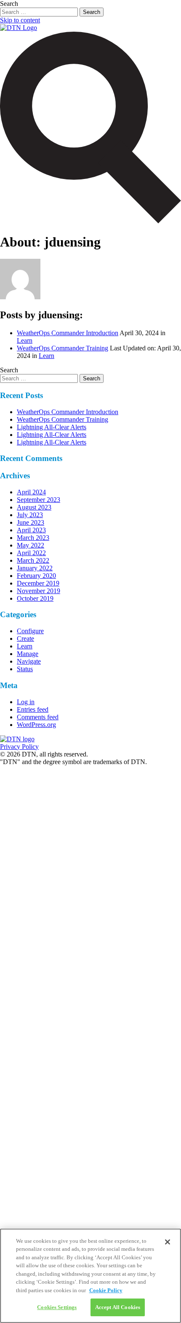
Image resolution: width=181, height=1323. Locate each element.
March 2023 (33, 537)
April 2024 (31, 492)
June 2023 (30, 522)
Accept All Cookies (117, 1307)
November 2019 (38, 590)
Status (25, 668)
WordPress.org (36, 724)
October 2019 (35, 598)
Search (9, 3)
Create (25, 638)
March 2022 (33, 560)
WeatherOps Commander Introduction (67, 332)
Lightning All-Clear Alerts (51, 427)
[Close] (167, 1242)
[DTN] (17, 739)
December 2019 (38, 583)
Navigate (29, 661)
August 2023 (34, 507)
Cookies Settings (57, 1307)
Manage (27, 653)
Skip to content (20, 20)
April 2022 (31, 552)
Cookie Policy (105, 1290)
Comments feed (38, 717)
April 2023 (31, 530)
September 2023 (38, 499)
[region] (90, 1275)
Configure (30, 630)
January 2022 (35, 568)
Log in (26, 701)
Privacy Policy (19, 746)
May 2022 (30, 545)
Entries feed (32, 709)
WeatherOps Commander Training (62, 348)
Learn (24, 340)
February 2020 (36, 575)
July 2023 (30, 514)
